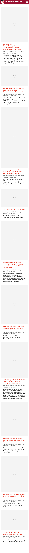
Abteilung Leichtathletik (8, 51)
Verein (22, 51)
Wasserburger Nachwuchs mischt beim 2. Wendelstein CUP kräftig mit (14, 496)
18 (22, 550)
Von (5, 53)
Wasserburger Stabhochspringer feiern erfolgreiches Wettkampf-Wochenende (13, 328)
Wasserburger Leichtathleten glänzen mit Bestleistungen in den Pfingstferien (14, 440)
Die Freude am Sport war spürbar (13, 209)
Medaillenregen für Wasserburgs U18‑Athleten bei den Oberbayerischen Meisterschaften (14, 90)
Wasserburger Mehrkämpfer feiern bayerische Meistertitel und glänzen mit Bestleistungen (14, 381)
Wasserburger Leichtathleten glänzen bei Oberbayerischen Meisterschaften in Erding (12, 171)
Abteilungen (17, 51)
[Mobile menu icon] (27, 2)
